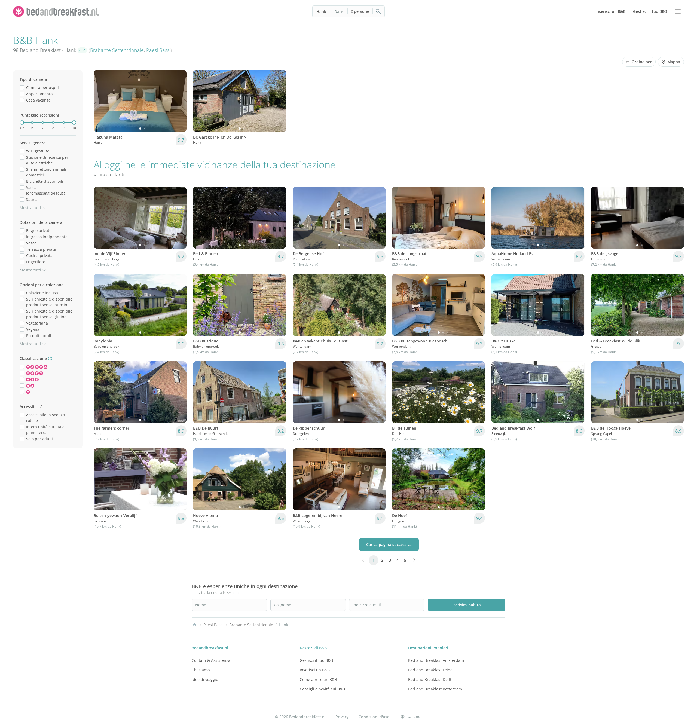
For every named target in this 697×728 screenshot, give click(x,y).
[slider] (22, 122)
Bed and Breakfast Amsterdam (436, 660)
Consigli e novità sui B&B (322, 689)
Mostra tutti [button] (30, 207)
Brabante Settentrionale (117, 50)
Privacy (342, 716)
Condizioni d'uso (374, 716)
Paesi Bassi (158, 50)
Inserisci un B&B (315, 669)
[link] (56, 11)
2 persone (360, 11)
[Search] (378, 11)
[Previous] (101, 101)
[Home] (195, 625)
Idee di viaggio (205, 679)
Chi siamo (201, 669)
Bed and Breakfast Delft (429, 679)
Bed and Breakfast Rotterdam (435, 689)
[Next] (179, 101)
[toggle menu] (678, 11)
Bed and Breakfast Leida (430, 669)
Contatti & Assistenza (211, 660)
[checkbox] (22, 87)
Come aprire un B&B (318, 679)
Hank (321, 11)
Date (338, 11)
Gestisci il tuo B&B (316, 660)
